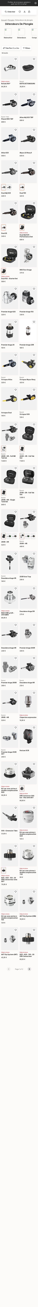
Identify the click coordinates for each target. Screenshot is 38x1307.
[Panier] (29, 11)
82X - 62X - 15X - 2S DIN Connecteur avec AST (9, 879)
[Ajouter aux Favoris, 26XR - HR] (34, 512)
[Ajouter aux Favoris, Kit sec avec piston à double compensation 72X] (34, 846)
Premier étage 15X (26, 312)
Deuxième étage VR (8, 578)
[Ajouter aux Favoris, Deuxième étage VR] (16, 554)
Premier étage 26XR (27, 648)
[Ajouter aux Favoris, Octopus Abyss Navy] (34, 355)
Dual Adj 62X (6, 193)
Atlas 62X (5, 153)
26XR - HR (23, 543)
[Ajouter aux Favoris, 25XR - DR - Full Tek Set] (34, 468)
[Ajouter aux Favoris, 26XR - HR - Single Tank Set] (16, 468)
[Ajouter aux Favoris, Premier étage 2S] (16, 322)
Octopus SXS (25, 414)
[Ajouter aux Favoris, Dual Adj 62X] (16, 163)
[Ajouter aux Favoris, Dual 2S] (16, 203)
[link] (20, 11)
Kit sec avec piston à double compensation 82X (9, 790)
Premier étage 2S (7, 345)
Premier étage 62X (8, 312)
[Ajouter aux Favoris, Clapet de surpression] (34, 693)
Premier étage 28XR (9, 682)
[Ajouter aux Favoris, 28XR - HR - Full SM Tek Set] (16, 424)
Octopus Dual (6, 413)
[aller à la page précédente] (9, 969)
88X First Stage (26, 270)
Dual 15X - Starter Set (9, 278)
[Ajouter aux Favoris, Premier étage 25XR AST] (16, 728)
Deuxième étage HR (8, 648)
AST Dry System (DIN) (28, 916)
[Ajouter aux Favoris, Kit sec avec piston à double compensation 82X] (16, 764)
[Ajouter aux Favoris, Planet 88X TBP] (16, 94)
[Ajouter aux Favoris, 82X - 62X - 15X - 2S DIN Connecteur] (34, 930)
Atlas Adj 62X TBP (26, 117)
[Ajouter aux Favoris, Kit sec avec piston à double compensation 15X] (16, 892)
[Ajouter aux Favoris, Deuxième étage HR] (16, 625)
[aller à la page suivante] (29, 969)
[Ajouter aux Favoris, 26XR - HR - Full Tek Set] (34, 424)
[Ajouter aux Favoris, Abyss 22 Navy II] (34, 130)
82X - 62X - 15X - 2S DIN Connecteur (27, 955)
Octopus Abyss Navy (27, 379)
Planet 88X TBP (7, 119)
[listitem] (3, 187)
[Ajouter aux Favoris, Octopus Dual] (16, 390)
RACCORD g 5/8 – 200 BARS (7, 614)
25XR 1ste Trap (25, 576)
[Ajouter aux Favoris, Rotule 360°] (16, 59)
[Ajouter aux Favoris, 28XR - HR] (16, 512)
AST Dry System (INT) (9, 954)
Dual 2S (4, 233)
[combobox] (11, 48)
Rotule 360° (5, 83)
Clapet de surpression (28, 717)
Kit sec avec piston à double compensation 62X (28, 834)
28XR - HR (5, 542)
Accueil (4, 20)
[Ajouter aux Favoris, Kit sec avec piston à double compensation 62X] (34, 808)
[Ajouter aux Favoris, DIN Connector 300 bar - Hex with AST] (34, 764)
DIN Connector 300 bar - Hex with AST (27, 796)
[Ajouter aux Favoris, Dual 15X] (34, 163)
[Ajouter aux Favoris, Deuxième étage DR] (34, 588)
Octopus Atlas (6, 379)
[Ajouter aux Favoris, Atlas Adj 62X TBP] (34, 94)
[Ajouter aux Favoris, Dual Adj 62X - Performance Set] (34, 203)
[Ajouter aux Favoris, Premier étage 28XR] (16, 658)
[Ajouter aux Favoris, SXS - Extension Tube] (16, 808)
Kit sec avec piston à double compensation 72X (28, 872)
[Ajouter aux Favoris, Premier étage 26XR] (34, 625)
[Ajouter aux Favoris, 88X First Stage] (34, 247)
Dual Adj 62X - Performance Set (26, 236)
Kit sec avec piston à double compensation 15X (9, 918)
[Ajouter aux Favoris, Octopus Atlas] (16, 355)
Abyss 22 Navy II (26, 153)
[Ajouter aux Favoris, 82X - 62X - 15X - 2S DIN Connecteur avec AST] (16, 846)
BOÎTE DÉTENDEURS (27, 83)
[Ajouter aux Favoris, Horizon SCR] (34, 728)
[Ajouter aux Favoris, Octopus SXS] (34, 390)
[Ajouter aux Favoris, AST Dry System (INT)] (16, 930)
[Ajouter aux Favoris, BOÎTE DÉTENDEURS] (34, 59)
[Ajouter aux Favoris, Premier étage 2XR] (34, 322)
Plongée (11, 20)
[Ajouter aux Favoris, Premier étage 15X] (34, 289)
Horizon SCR (24, 750)
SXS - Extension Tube (9, 831)
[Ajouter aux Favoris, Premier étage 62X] (16, 289)
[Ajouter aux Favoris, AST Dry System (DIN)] (34, 892)
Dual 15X (23, 193)
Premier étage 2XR (27, 345)
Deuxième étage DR (27, 611)
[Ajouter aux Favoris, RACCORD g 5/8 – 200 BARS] (16, 588)
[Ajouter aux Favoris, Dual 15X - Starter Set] (16, 247)
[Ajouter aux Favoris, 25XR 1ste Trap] (34, 554)
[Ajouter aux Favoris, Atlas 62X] (16, 130)
